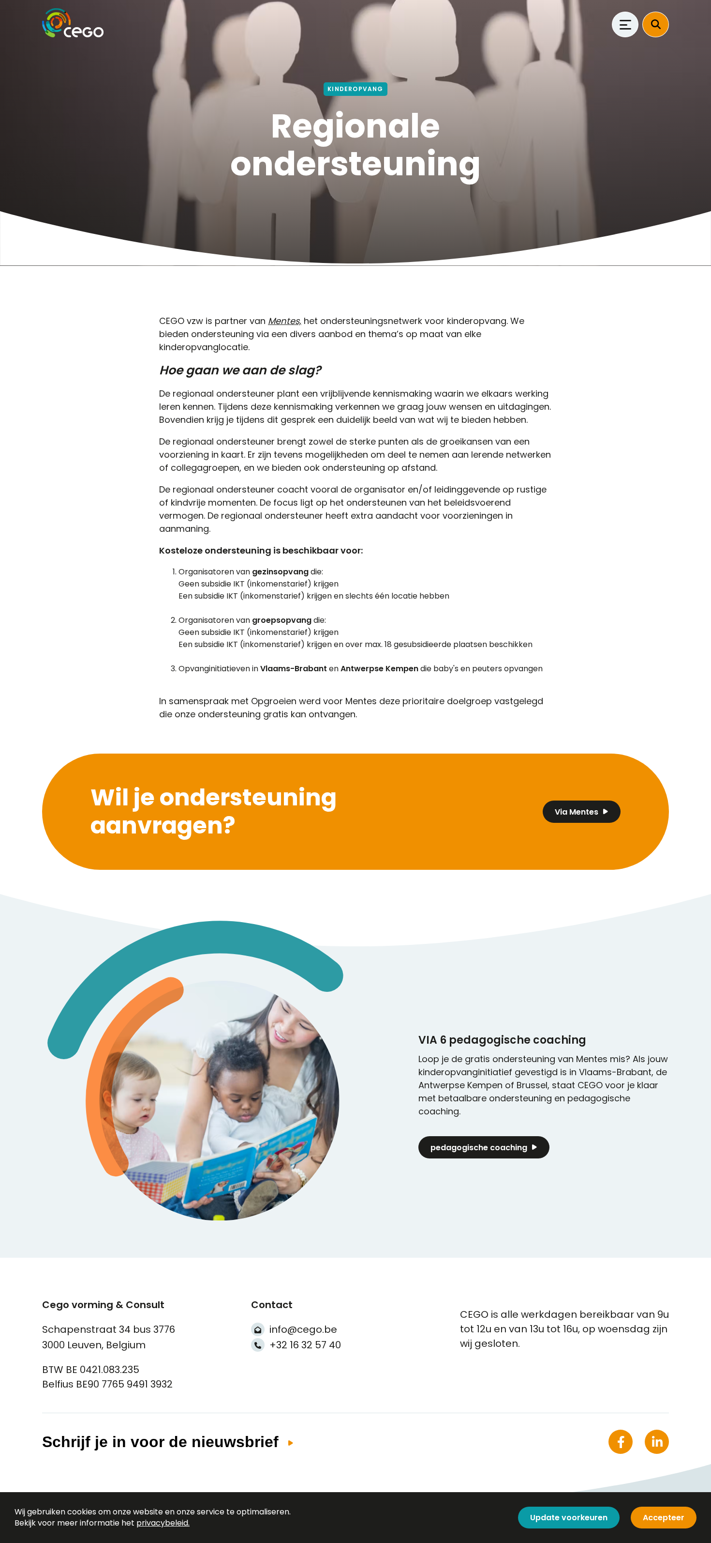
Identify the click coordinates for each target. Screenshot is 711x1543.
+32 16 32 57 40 (305, 1345)
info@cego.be (303, 1329)
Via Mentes (576, 812)
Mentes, (284, 321)
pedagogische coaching (478, 1147)
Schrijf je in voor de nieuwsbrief (160, 1441)
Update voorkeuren (568, 1517)
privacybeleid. (163, 1522)
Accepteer (663, 1517)
